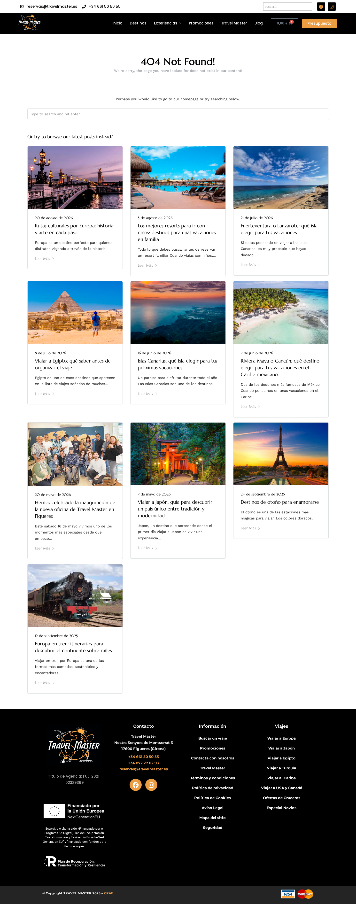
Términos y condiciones (212, 778)
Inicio (117, 23)
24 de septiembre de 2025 (263, 494)
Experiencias (165, 23)
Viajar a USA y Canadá (281, 788)
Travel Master (234, 23)
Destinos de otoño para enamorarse (280, 502)
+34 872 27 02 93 (143, 763)
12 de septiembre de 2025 (56, 636)
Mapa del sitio (212, 817)
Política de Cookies (212, 798)
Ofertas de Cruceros (281, 798)
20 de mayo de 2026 (53, 494)
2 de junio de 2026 (257, 353)
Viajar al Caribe (281, 778)
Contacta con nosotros (212, 758)
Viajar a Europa (281, 738)
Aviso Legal (213, 807)
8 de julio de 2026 (50, 353)
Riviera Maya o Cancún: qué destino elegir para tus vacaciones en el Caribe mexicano (280, 368)
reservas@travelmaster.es (52, 6)
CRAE (108, 893)
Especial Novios (281, 807)
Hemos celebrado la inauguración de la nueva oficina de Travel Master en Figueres (75, 509)
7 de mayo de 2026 (154, 494)
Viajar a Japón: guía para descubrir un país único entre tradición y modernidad (175, 509)
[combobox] (287, 6)
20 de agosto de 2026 (54, 218)
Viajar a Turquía (281, 768)
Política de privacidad (212, 788)
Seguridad (212, 827)
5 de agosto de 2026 (155, 218)
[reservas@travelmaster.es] (22, 6)
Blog (259, 23)
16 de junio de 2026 (154, 353)
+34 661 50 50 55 (104, 6)
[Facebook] (321, 6)
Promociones (201, 23)
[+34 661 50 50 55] (84, 6)
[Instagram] (332, 6)
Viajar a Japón (281, 748)
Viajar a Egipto (281, 758)
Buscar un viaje (212, 738)
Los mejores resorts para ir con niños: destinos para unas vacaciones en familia (177, 232)
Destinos (138, 23)
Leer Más (42, 258)
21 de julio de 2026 (257, 218)
